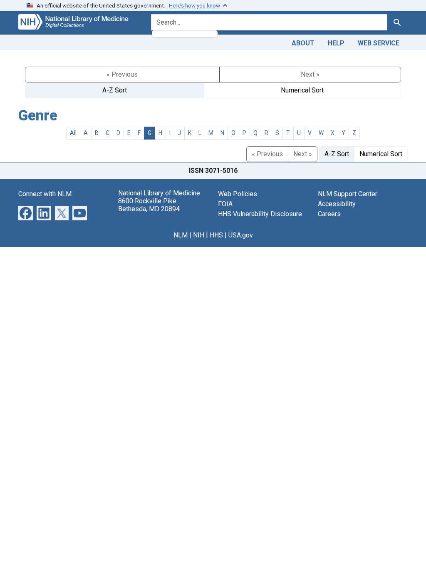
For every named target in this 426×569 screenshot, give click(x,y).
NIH (198, 235)
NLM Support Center (347, 194)
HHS (216, 235)
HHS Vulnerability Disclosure (260, 214)
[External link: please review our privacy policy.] (25, 213)
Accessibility (337, 204)
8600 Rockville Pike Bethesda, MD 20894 (149, 205)
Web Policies (237, 194)
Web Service (378, 43)
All (73, 133)
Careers (329, 214)
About (303, 43)
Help (336, 43)
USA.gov (240, 235)
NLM (180, 235)
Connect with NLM (45, 194)
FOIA (225, 204)
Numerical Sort (302, 90)
